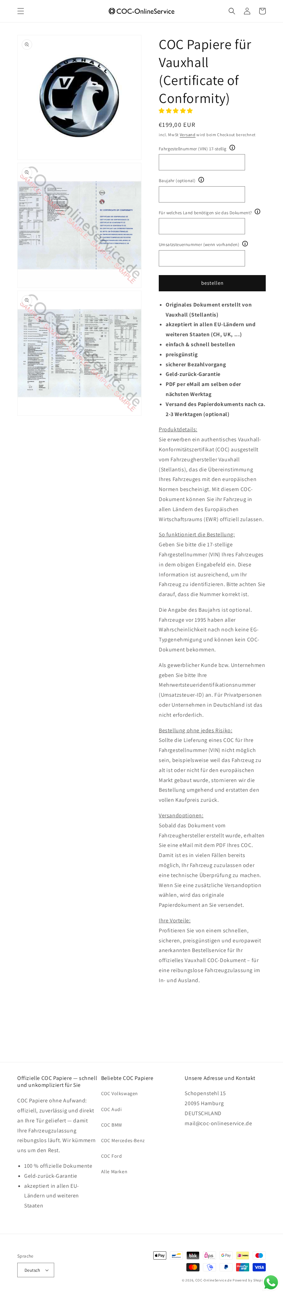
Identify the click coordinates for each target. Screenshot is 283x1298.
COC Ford (111, 1156)
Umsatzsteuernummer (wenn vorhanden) (199, 244)
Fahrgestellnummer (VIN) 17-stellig (193, 149)
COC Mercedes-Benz (123, 1140)
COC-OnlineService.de (213, 1280)
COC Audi (111, 1109)
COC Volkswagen (119, 1093)
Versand (188, 134)
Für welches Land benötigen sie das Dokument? (205, 213)
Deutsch (32, 1270)
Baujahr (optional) (177, 181)
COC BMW (111, 1125)
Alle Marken (114, 1171)
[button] (20, 11)
